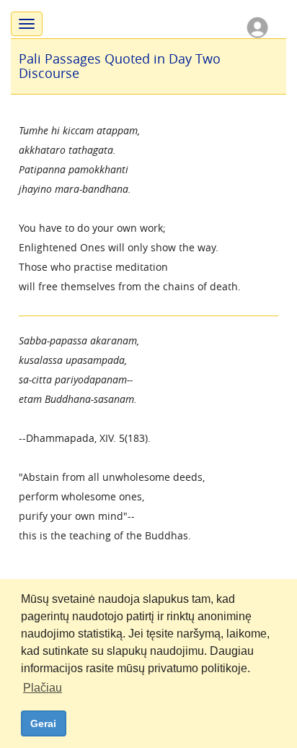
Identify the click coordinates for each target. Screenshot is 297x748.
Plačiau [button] (42, 688)
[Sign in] (257, 26)
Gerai (43, 723)
